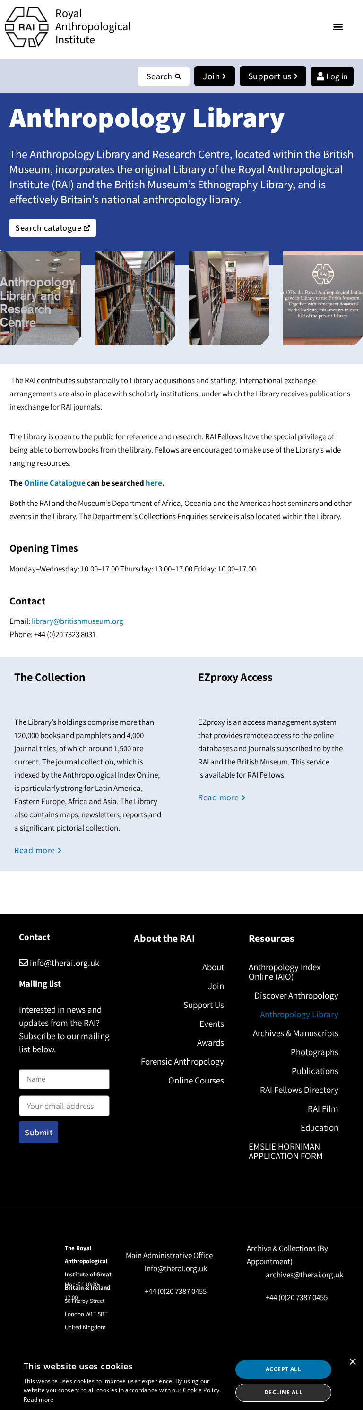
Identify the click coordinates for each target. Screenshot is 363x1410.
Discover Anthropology (296, 995)
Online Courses (196, 1080)
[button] (338, 26)
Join (216, 985)
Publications (315, 1070)
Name (29, 1064)
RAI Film (323, 1108)
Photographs (314, 1052)
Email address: (43, 1093)
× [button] (352, 1362)
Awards (210, 1042)
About (213, 967)
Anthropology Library (299, 1014)
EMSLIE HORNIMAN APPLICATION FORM (286, 1151)
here (154, 483)
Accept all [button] (283, 1369)
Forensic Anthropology (182, 1061)
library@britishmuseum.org (77, 621)
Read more (39, 1399)
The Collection (50, 676)
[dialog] (181, 1381)
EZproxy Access (235, 676)
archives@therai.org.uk (304, 1274)
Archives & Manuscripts (295, 1033)
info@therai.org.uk (63, 962)
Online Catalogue (55, 483)
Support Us (203, 1004)
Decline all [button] (283, 1392)
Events (211, 1023)
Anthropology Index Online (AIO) (284, 971)
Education (319, 1127)
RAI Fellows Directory (299, 1089)
